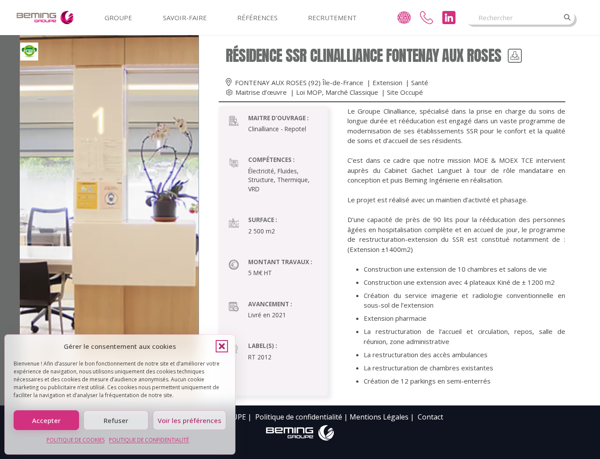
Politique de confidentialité (298, 417)
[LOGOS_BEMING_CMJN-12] (300, 433)
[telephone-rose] (426, 17)
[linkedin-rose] (448, 17)
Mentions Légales (379, 417)
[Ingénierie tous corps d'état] (45, 17)
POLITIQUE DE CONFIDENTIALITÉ (149, 440)
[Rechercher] (567, 17)
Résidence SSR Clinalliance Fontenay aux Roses (364, 55)
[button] (221, 346)
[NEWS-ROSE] (404, 17)
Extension (387, 82)
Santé (419, 82)
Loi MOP (309, 92)
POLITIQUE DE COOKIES (76, 440)
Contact (430, 417)
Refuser (116, 420)
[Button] (515, 56)
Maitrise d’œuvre (261, 92)
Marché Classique (351, 92)
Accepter (46, 420)
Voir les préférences (189, 420)
